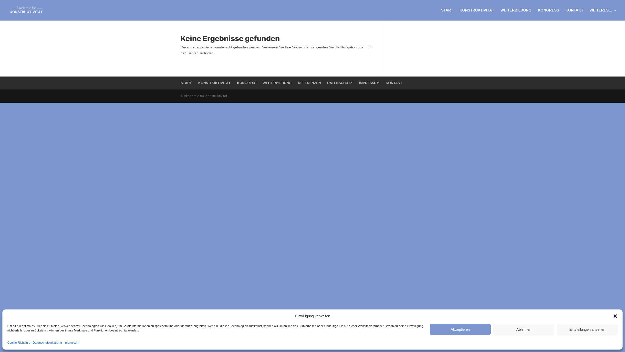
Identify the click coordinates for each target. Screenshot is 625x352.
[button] (615, 316)
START (447, 10)
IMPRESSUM (369, 83)
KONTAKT (574, 10)
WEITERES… (601, 10)
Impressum (71, 342)
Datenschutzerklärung (47, 342)
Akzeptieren (460, 329)
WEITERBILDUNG (515, 10)
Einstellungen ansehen (587, 329)
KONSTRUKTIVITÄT (476, 10)
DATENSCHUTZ (340, 83)
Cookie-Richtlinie (18, 342)
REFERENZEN (309, 83)
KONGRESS (548, 10)
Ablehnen (523, 329)
